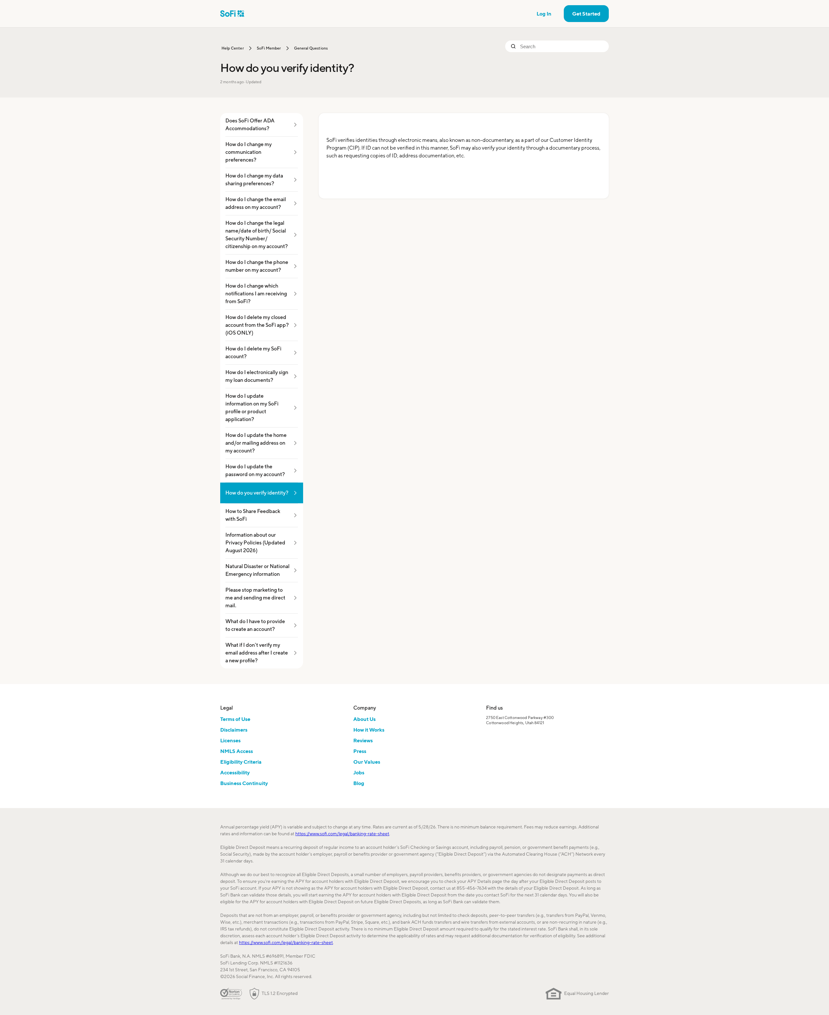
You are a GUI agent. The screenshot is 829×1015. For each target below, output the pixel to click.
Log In (544, 13)
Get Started (586, 13)
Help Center (232, 48)
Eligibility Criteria (241, 761)
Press (359, 751)
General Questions (311, 48)
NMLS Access (236, 751)
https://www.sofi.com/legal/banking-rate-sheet (342, 833)
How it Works (368, 729)
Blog (358, 783)
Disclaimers (233, 729)
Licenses (230, 740)
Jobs (358, 772)
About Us (364, 719)
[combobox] (562, 46)
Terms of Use (235, 719)
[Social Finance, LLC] (232, 13)
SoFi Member (269, 48)
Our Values (366, 761)
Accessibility (235, 772)
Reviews (363, 740)
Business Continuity (244, 783)
